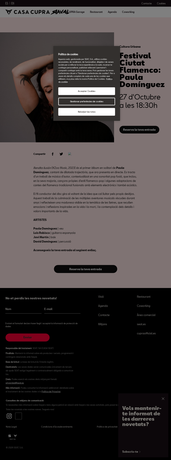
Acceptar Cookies (86, 91)
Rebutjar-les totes (86, 112)
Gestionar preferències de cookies (86, 101)
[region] (86, 83)
